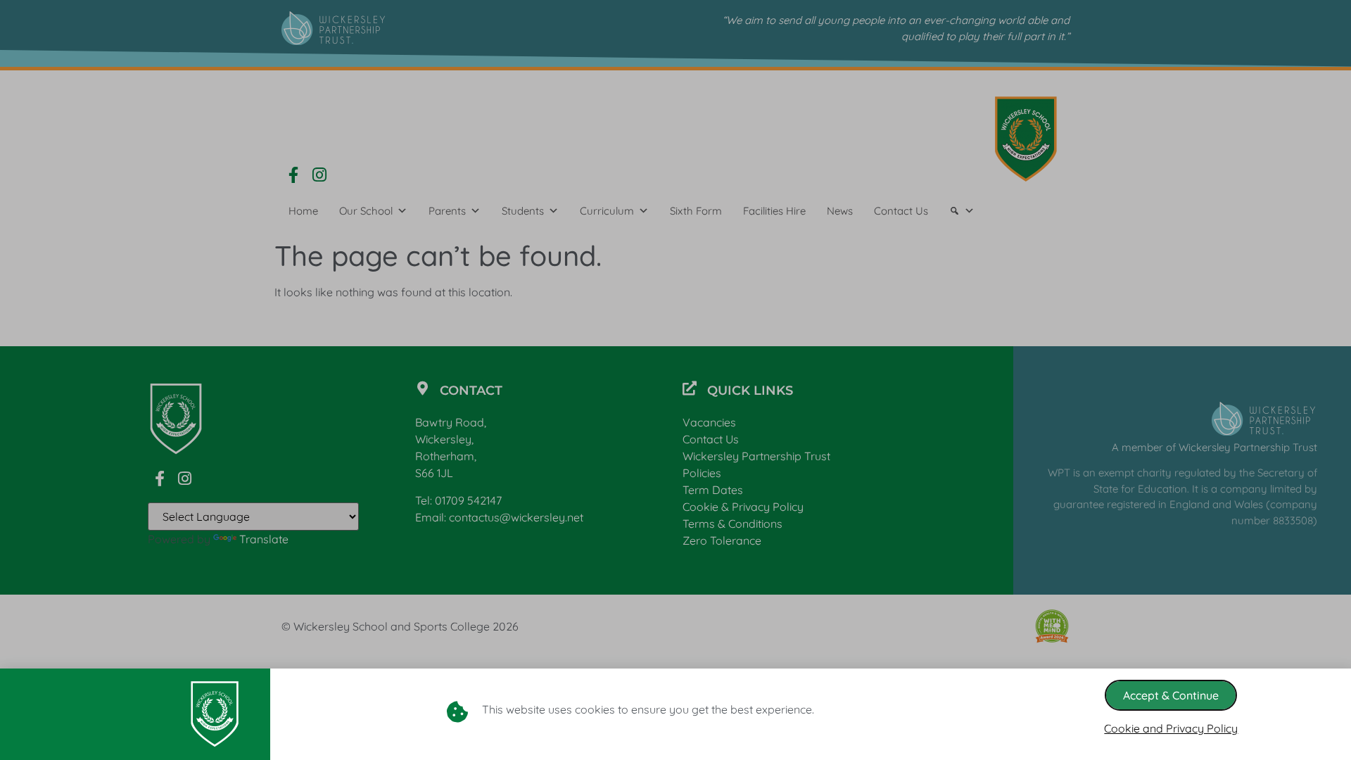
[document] (675, 380)
